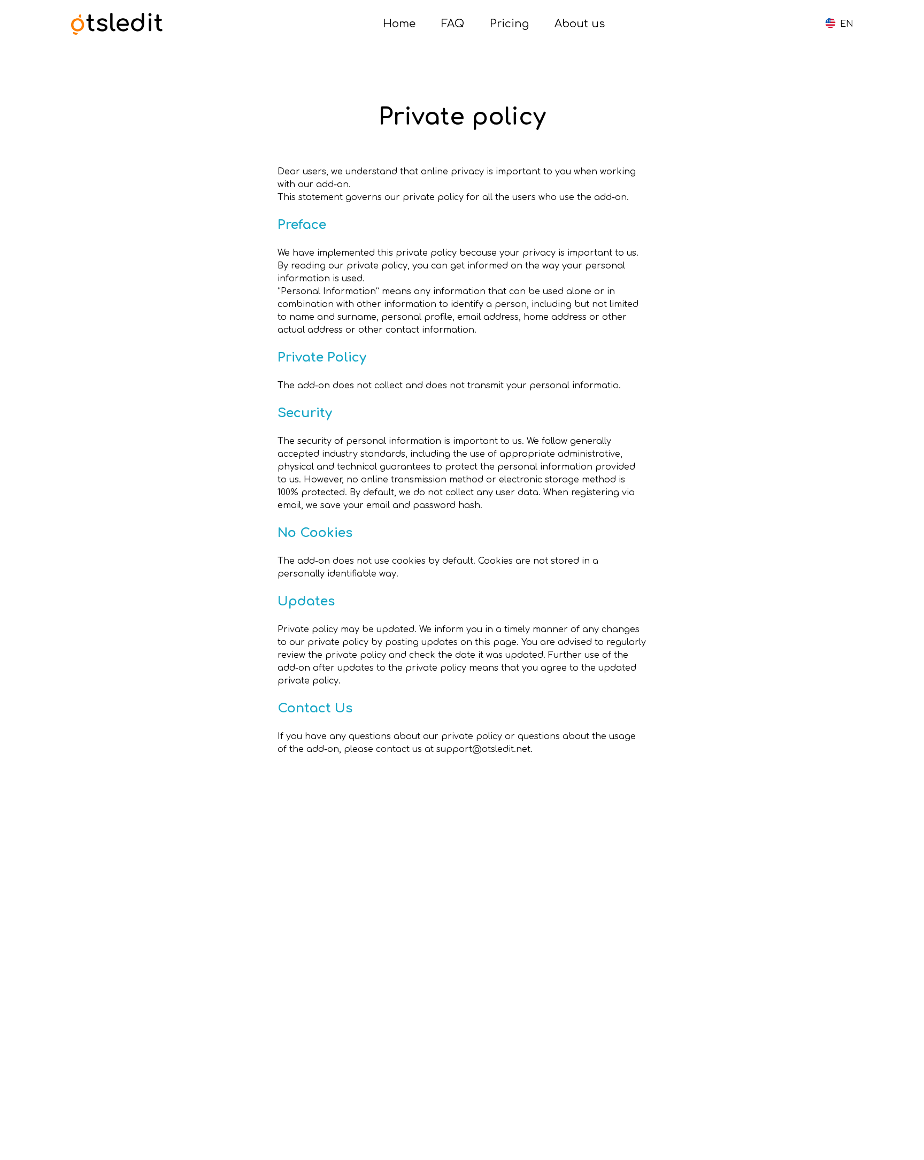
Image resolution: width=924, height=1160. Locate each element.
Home (399, 24)
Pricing (509, 24)
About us (580, 24)
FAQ (452, 24)
